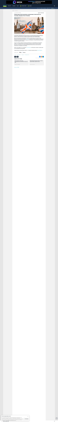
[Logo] (5, 6)
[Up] (56, 418)
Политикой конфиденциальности (12, 420)
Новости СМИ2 (16, 67)
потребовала (28, 47)
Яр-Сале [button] (52, 8)
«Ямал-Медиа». (39, 50)
